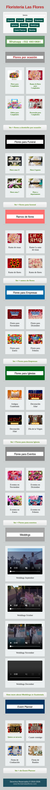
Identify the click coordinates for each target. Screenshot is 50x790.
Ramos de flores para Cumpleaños (35, 86)
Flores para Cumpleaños (14, 85)
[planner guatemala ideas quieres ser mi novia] (15, 728)
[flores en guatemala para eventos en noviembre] (15, 475)
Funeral (20, 20)
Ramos (29, 20)
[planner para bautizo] (35, 751)
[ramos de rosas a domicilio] (15, 238)
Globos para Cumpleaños (14, 114)
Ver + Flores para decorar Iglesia (25, 442)
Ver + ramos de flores (25, 280)
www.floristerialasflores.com (25, 784)
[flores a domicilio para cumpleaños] (15, 75)
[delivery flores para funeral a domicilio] (35, 183)
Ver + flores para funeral (25, 205)
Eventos (24, 25)
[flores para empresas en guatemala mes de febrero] (35, 339)
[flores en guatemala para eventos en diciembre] (35, 475)
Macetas (32, 30)
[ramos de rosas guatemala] (35, 238)
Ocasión (10, 20)
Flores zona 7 (14, 192)
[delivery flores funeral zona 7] (15, 183)
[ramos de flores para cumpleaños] (35, 75)
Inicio (25, 15)
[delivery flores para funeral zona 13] (15, 161)
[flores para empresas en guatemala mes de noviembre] (15, 314)
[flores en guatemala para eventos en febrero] (35, 500)
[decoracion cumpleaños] (35, 104)
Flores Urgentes (35, 170)
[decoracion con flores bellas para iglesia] (35, 395)
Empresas (39, 20)
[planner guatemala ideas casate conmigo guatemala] (35, 728)
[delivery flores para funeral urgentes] (35, 161)
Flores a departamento (35, 193)
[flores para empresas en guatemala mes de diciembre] (35, 314)
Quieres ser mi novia (15, 737)
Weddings (34, 25)
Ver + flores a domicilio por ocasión (25, 127)
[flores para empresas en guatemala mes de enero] (15, 339)
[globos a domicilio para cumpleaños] (15, 104)
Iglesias (14, 25)
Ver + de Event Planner (25, 771)
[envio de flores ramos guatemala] (15, 263)
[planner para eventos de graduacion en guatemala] (15, 751)
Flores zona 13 (14, 170)
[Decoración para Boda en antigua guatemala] (15, 395)
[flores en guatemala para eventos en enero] (15, 500)
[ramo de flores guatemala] (35, 263)
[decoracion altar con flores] (15, 420)
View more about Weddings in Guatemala (25, 695)
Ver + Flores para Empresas (25, 361)
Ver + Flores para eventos (25, 523)
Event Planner (20, 30)
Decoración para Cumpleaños (35, 114)
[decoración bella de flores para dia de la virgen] (35, 420)
